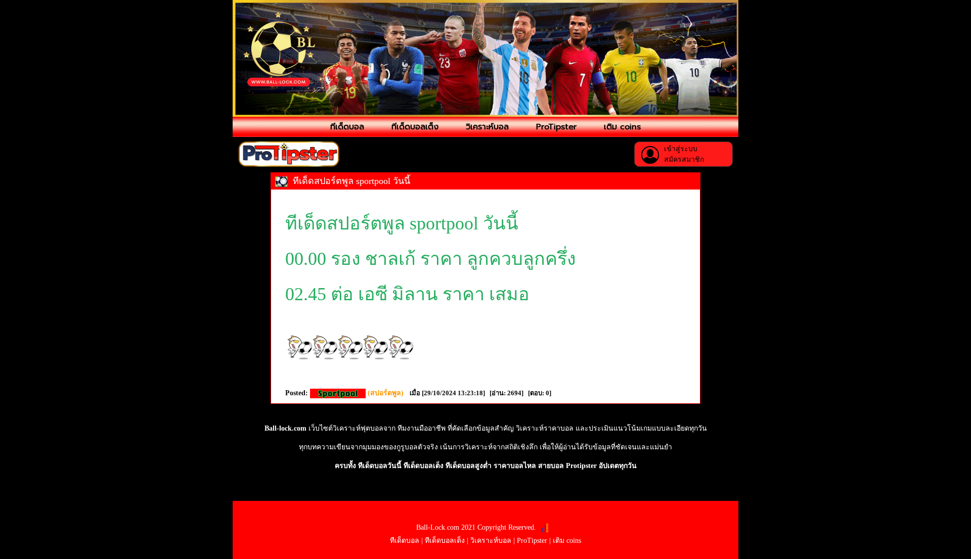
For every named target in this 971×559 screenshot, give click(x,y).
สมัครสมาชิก (684, 159)
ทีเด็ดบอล (347, 127)
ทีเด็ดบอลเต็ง (414, 127)
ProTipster (556, 127)
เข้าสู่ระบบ (680, 149)
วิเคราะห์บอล (487, 127)
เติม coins (622, 127)
